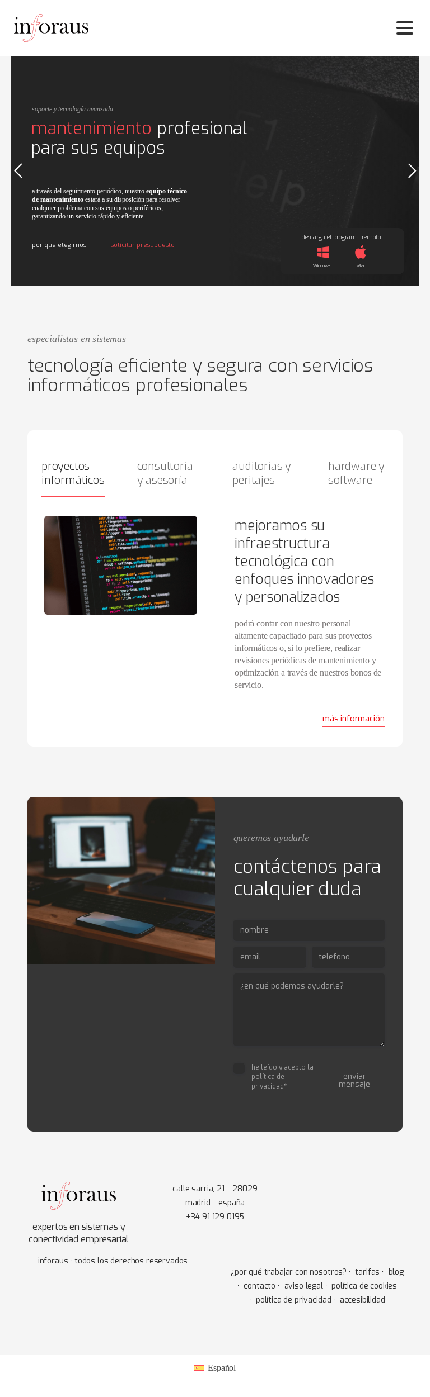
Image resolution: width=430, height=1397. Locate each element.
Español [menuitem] (222, 1367)
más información (353, 718)
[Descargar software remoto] (360, 252)
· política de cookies (361, 1286)
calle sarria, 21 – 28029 (214, 1189)
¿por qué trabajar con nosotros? (289, 1272)
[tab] (71, 476)
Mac (361, 266)
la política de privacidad (282, 1077)
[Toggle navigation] (405, 27)
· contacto (256, 1286)
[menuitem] (215, 1367)
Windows (321, 266)
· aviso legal (300, 1286)
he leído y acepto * (282, 1077)
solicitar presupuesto (143, 245)
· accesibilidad (359, 1300)
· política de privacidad (290, 1300)
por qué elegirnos (59, 245)
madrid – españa (215, 1203)
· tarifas (364, 1272)
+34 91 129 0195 (215, 1216)
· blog (393, 1272)
